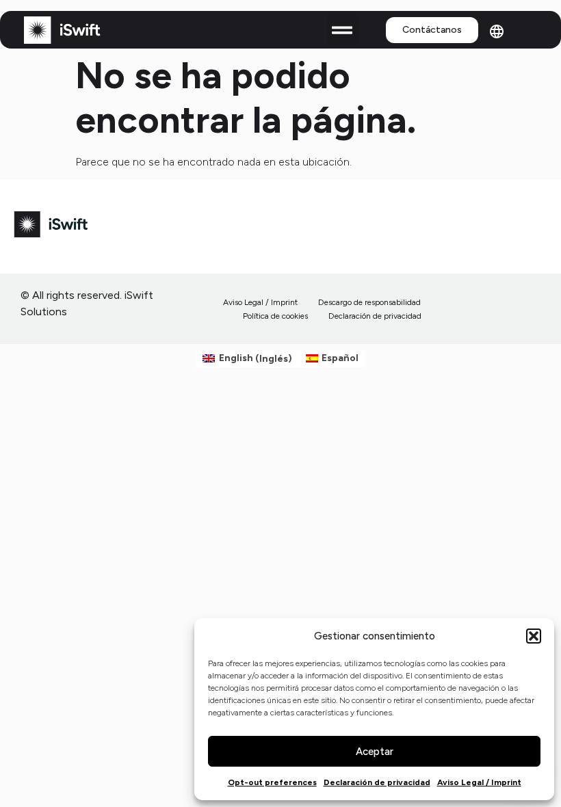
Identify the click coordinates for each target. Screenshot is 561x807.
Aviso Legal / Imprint (479, 782)
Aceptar (374, 751)
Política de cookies (275, 316)
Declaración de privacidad (377, 782)
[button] (533, 636)
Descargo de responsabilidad (369, 302)
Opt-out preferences (272, 782)
